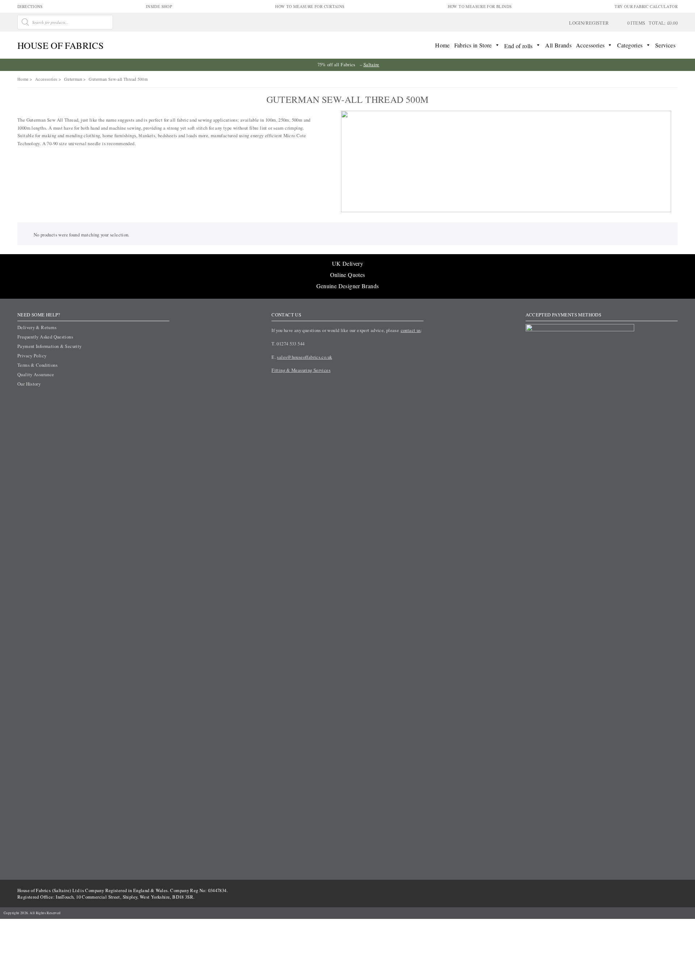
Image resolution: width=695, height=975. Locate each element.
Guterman (73, 79)
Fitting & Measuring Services (300, 370)
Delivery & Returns (36, 327)
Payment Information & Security (49, 346)
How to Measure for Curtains (309, 6)
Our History (29, 384)
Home (442, 45)
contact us (411, 330)
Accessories (590, 45)
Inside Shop (159, 6)
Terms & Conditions (37, 365)
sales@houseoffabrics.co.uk (304, 357)
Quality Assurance (35, 374)
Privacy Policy (31, 355)
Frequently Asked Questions (45, 336)
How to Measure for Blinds (480, 6)
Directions (30, 6)
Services (665, 45)
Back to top (665, 947)
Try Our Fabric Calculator (646, 6)
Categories (630, 45)
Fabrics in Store (473, 45)
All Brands (558, 45)
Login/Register (589, 23)
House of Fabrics (60, 45)
